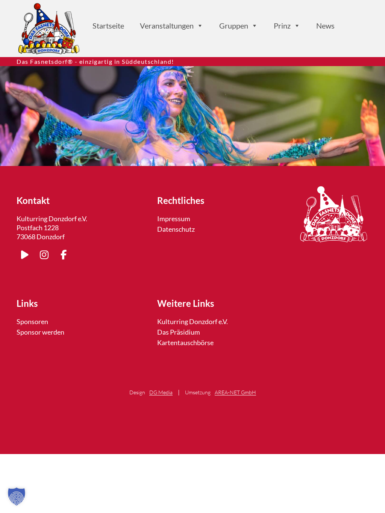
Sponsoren (32, 321)
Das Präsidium (178, 332)
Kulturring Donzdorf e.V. (192, 321)
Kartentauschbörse (185, 342)
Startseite (108, 25)
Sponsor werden (40, 332)
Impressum (173, 218)
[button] (16, 496)
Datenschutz (176, 229)
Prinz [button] (282, 25)
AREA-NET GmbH (235, 392)
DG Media (161, 392)
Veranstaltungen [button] (167, 25)
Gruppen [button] (233, 25)
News (325, 25)
